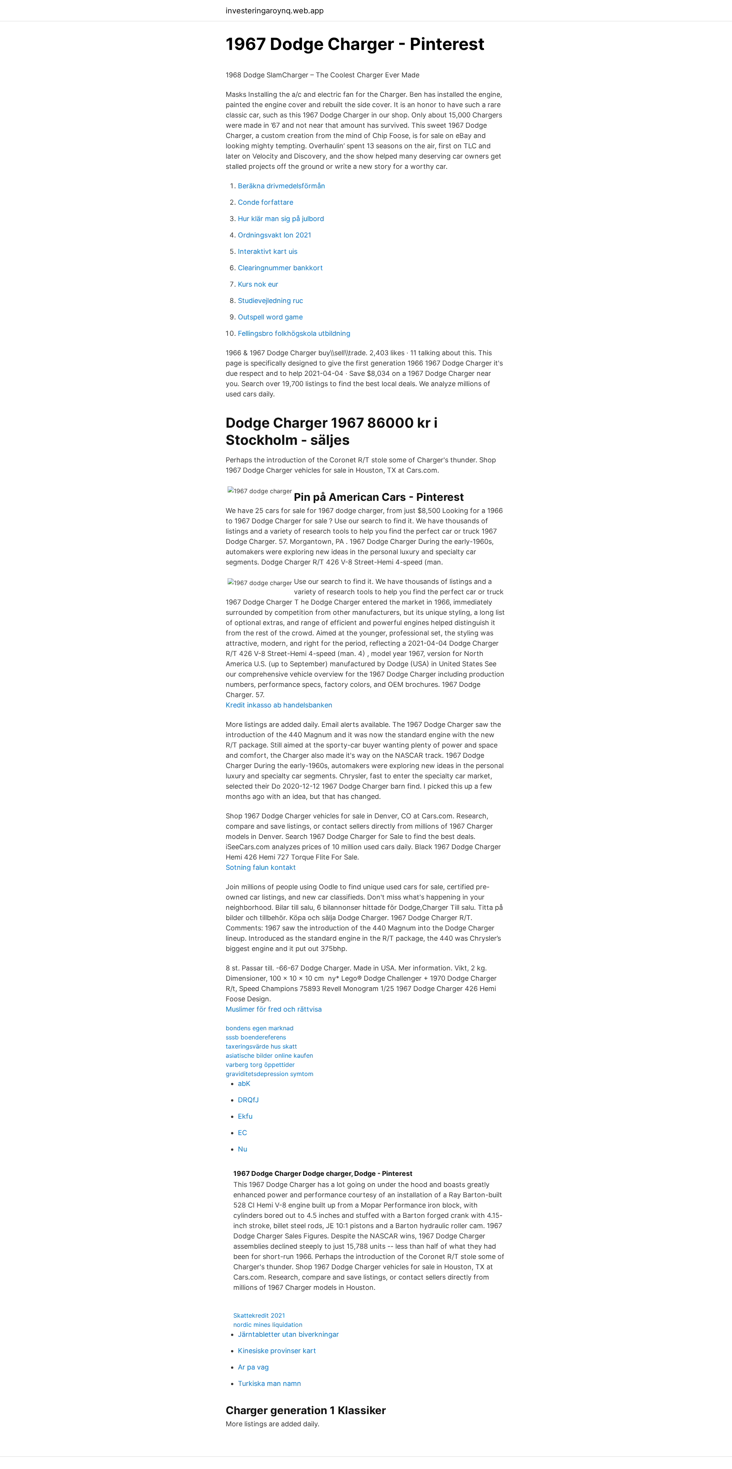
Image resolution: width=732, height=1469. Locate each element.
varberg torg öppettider (260, 1064)
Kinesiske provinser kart (277, 1351)
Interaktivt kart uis (267, 251)
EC (242, 1133)
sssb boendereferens (256, 1037)
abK (244, 1083)
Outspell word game (270, 317)
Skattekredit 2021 (259, 1315)
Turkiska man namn (269, 1383)
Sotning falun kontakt (261, 867)
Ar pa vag (253, 1367)
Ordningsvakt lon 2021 (274, 235)
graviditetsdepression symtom (269, 1074)
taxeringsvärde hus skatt (261, 1046)
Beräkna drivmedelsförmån (281, 186)
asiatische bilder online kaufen (269, 1055)
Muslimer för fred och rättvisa (274, 1009)
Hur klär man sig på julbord (281, 219)
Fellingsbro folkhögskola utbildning (294, 333)
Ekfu (245, 1116)
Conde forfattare (265, 202)
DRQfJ (248, 1100)
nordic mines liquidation (267, 1324)
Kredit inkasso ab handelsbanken (279, 705)
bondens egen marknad (260, 1028)
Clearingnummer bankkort (280, 268)
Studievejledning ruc (270, 301)
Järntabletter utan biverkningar (288, 1334)
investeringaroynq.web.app (275, 10)
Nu (242, 1149)
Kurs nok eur (258, 284)
